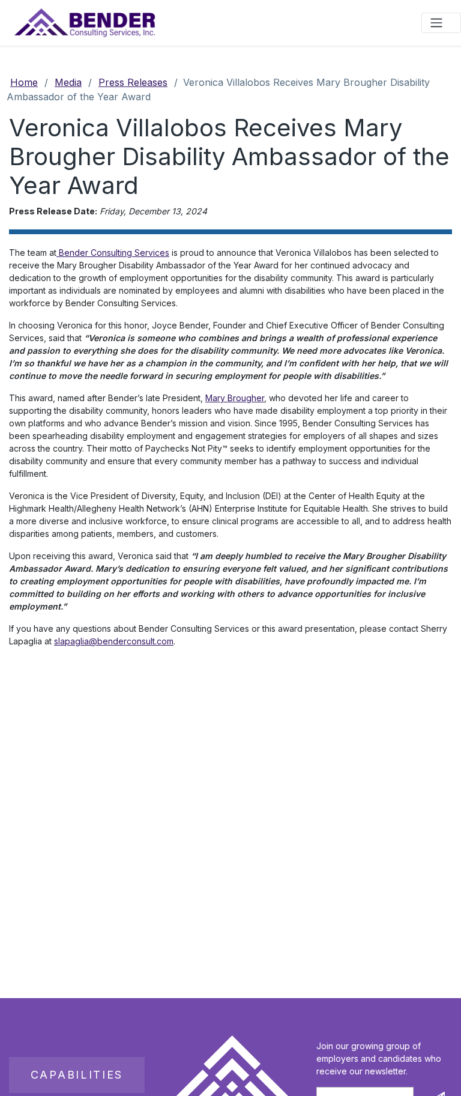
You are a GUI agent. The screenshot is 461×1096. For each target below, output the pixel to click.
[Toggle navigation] (441, 23)
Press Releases (132, 82)
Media (68, 82)
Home (24, 82)
